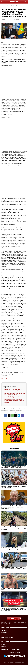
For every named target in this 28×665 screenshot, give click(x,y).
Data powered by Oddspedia (14, 652)
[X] (9, 415)
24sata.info (4, 379)
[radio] (14, 5)
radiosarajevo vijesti (13, 412)
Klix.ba (12, 410)
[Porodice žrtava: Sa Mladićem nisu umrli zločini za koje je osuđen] (14, 477)
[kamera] (16, 5)
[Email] (15, 415)
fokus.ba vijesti (22, 408)
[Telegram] (19, 415)
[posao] (7, 5)
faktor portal (15, 408)
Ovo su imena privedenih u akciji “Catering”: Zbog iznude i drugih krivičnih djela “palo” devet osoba (13, 569)
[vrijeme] (11, 5)
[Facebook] (5, 415)
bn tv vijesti (8, 408)
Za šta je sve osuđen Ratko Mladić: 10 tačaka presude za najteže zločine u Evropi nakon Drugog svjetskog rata (12, 507)
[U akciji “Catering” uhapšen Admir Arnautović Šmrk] (14, 580)
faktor (12, 408)
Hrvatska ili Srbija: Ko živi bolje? (13, 397)
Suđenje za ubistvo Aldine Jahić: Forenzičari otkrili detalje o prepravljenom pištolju (12, 548)
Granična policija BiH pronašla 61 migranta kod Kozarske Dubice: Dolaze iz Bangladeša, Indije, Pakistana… (13, 528)
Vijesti (3, 19)
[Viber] (22, 415)
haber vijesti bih (4, 410)
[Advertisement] (14, 82)
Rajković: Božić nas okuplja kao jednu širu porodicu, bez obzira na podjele (14, 400)
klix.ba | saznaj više (18, 410)
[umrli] (20, 5)
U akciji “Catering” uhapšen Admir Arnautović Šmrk (13, 589)
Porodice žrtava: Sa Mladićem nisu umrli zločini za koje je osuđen (13, 486)
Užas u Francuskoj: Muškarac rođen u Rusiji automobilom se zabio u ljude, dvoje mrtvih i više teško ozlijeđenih (13, 609)
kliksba (9, 410)
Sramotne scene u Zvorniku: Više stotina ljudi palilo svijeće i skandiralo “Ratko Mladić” (13, 467)
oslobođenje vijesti (5, 412)
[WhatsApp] (12, 415)
